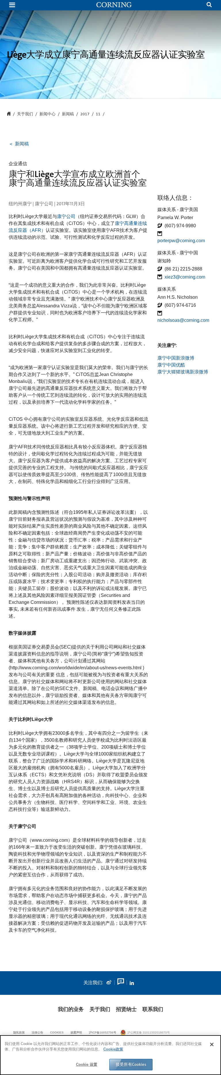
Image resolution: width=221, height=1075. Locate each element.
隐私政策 (19, 1032)
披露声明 (76, 1032)
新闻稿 (68, 114)
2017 (84, 114)
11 (98, 114)
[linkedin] (131, 982)
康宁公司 (66, 216)
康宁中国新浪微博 (175, 358)
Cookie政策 (113, 1049)
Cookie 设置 (86, 1064)
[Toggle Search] (209, 5)
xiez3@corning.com (185, 277)
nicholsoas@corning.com (183, 320)
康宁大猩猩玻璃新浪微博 (182, 371)
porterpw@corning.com (181, 240)
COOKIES (57, 1032)
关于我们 (99, 1009)
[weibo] (108, 982)
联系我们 (152, 1009)
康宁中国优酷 (171, 364)
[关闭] (211, 1044)
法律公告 (37, 1032)
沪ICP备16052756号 (102, 1032)
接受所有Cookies (131, 1064)
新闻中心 (47, 114)
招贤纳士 (126, 1009)
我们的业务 (71, 1009)
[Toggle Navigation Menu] (12, 5)
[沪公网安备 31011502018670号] (191, 1032)
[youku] (120, 982)
